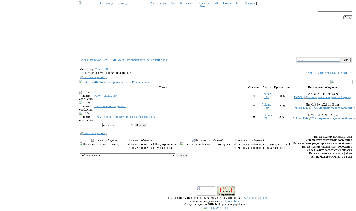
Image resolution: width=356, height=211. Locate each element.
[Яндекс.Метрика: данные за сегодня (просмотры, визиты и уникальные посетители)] (216, 208)
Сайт (173, 3)
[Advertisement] (215, 177)
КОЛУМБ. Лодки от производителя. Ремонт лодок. (136, 59)
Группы (250, 3)
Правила (204, 3)
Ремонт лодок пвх (105, 95)
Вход (203, 6)
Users (238, 3)
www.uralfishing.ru (255, 197)
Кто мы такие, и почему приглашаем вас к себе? (124, 116)
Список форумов (91, 59)
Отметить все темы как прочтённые (329, 72)
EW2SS (299, 97)
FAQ (217, 3)
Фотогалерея (187, 3)
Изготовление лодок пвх (110, 106)
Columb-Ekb (102, 69)
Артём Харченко (234, 201)
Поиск (227, 3)
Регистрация (158, 3)
